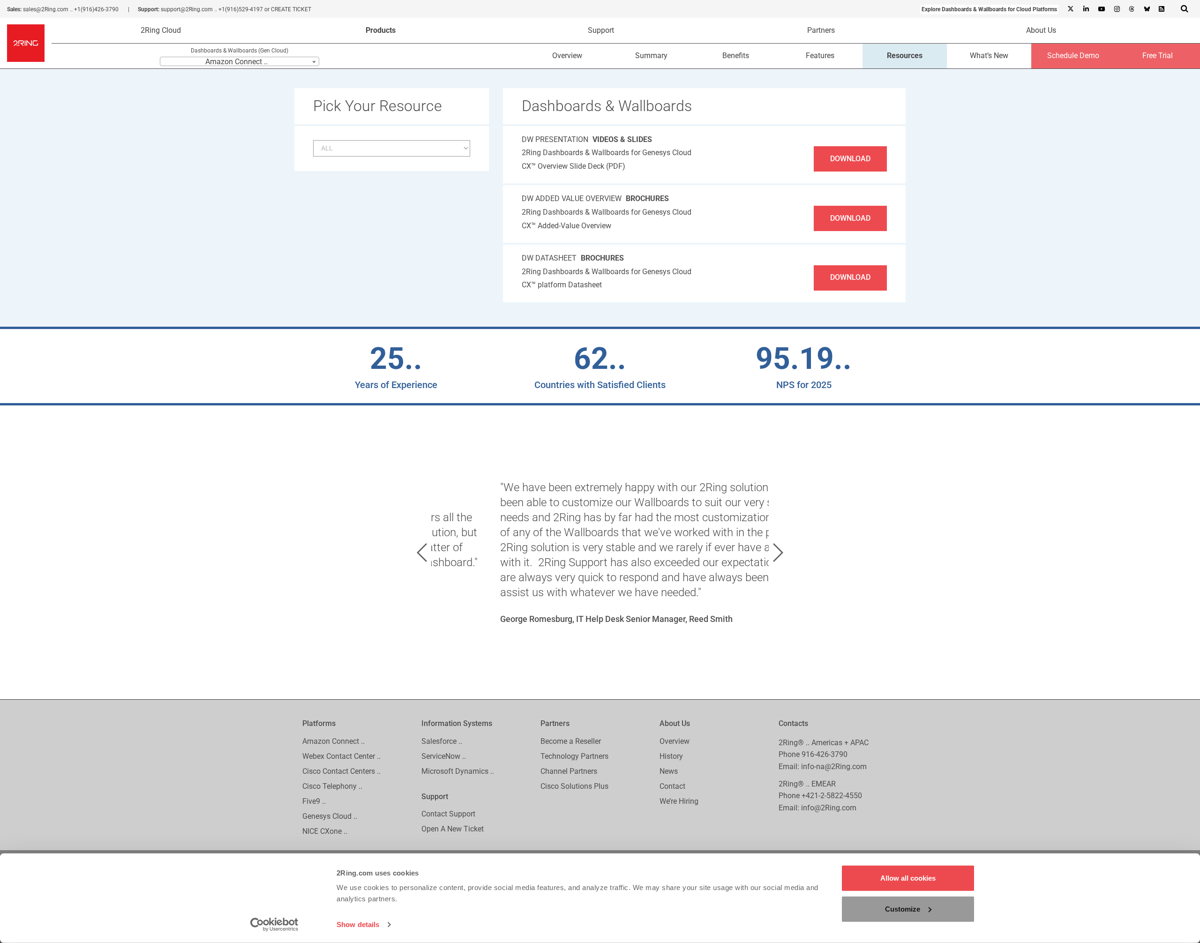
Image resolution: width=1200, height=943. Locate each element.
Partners (821, 30)
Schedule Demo (1073, 55)
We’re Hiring (679, 801)
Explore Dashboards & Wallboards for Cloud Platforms (989, 9)
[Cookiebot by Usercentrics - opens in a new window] (274, 925)
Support (601, 30)
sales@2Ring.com (45, 9)
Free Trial (1157, 55)
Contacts (793, 723)
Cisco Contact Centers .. (341, 771)
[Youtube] (1101, 9)
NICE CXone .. (324, 831)
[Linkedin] (1085, 9)
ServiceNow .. (443, 756)
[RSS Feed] (1161, 9)
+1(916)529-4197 (240, 9)
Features (820, 55)
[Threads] (1131, 9)
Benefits (735, 55)
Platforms (319, 723)
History (671, 756)
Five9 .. (314, 801)
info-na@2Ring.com (834, 766)
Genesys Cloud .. (329, 816)
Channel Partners (568, 771)
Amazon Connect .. (333, 741)
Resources (904, 55)
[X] (1070, 9)
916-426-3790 (825, 754)
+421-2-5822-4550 (832, 795)
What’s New (989, 55)
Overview (567, 55)
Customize (902, 909)
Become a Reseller (570, 741)
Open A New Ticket (452, 828)
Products (381, 30)
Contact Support (448, 813)
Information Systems (456, 723)
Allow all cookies (908, 878)
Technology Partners (574, 756)
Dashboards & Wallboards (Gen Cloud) (239, 50)
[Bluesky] (1146, 9)
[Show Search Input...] (1184, 8)
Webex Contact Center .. (341, 756)
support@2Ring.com (187, 9)
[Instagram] (1116, 9)
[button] (421, 552)
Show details (358, 924)
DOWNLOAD (850, 158)
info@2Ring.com (828, 807)
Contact (672, 786)
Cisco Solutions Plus (574, 786)
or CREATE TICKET (287, 9)
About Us (1041, 30)
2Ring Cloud (161, 30)
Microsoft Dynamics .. (457, 771)
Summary (651, 55)
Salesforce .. (441, 741)
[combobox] (239, 61)
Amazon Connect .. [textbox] (236, 61)
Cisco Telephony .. (332, 786)
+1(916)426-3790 (96, 9)
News (669, 771)
